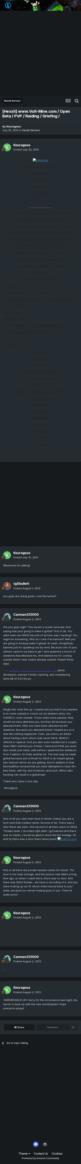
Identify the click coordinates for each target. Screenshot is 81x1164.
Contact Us (41, 1153)
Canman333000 (26, 614)
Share (20, 1027)
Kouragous (13, 126)
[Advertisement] (40, 53)
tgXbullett (21, 584)
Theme (23, 1153)
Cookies (57, 1153)
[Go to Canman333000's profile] (7, 617)
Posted (26, 149)
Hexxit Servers (31, 130)
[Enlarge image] (40, 160)
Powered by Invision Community (40, 1158)
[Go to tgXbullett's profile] (7, 586)
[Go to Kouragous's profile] (7, 147)
